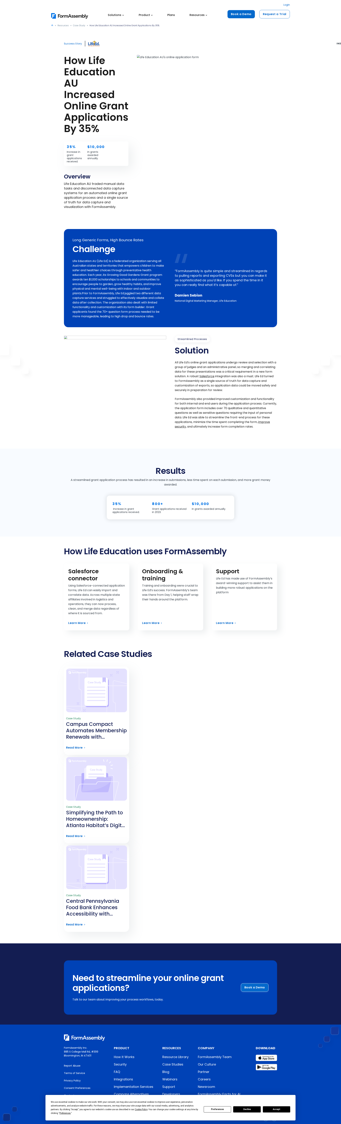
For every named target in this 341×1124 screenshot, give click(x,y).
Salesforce (206, 376)
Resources (63, 25)
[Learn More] (96, 597)
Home (52, 25)
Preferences (217, 1109)
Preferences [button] (65, 1113)
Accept (276, 1109)
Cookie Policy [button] (141, 1109)
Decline (247, 1109)
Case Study (79, 25)
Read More (96, 733)
